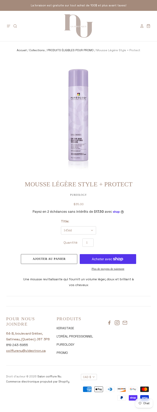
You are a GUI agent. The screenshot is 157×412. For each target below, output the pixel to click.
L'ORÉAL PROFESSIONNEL (75, 336)
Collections (37, 50)
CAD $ (87, 377)
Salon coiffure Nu (49, 376)
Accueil (22, 50)
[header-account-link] (140, 26)
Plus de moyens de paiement (108, 269)
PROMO (62, 353)
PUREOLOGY (65, 344)
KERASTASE (65, 328)
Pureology (78, 195)
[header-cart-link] (147, 26)
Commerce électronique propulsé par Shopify (37, 381)
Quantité (70, 242)
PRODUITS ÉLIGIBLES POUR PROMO (70, 50)
